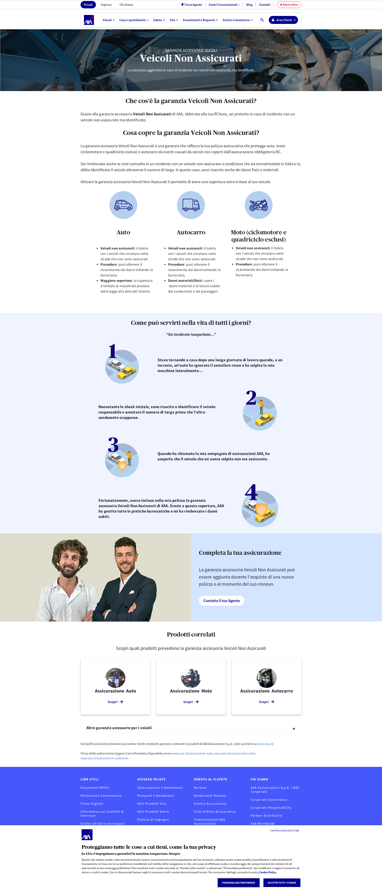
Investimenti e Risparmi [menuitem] (199, 20)
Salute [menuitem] (157, 20)
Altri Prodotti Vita (151, 804)
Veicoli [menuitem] (107, 20)
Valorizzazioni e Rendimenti (160, 788)
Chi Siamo (126, 5)
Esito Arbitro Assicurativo (215, 811)
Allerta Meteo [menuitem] (289, 4)
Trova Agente (193, 5)
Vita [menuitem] (172, 20)
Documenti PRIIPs (95, 788)
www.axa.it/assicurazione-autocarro (104, 758)
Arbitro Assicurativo (210, 804)
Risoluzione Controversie (101, 796)
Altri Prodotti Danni (153, 811)
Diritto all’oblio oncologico (103, 823)
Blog (249, 5)
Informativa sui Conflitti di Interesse (102, 813)
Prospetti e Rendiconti (155, 796)
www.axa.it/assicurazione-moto (234, 753)
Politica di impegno (153, 819)
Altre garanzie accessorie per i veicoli (119, 727)
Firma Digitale (92, 804)
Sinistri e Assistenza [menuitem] (236, 20)
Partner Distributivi (266, 815)
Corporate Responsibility (271, 807)
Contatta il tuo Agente (221, 600)
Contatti (264, 5)
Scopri (113, 701)
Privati (88, 5)
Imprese (106, 5)
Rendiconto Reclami (210, 796)
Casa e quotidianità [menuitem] (132, 20)
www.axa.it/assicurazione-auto (192, 753)
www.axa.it (264, 744)
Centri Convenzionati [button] (223, 5)
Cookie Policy (267, 872)
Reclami (200, 788)
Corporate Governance (269, 800)
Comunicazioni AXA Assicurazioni (209, 821)
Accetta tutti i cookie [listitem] (282, 882)
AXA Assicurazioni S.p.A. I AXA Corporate (275, 790)
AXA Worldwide (263, 823)
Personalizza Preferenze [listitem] (238, 882)
